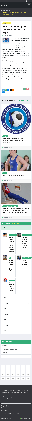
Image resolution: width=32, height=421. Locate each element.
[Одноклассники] (13, 90)
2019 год (5, 331)
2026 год (5, 228)
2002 (28, 378)
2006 (8, 378)
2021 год (5, 320)
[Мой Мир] (3, 92)
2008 (28, 374)
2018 (8, 370)
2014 (28, 370)
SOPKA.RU (4, 5)
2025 (3, 366)
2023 (13, 366)
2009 (23, 374)
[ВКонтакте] (8, 90)
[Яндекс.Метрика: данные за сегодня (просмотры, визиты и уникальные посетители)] (25, 419)
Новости (7, 10)
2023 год (5, 309)
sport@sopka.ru (7, 406)
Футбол (4, 352)
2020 (28, 366)
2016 (18, 370)
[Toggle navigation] (28, 5)
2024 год (5, 303)
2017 (13, 370)
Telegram (5, 410)
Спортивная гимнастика (9, 349)
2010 (18, 374)
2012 (8, 374)
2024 (8, 366)
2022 (18, 366)
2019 (3, 370)
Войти (29, 1)
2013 (3, 374)
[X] (11, 90)
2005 (13, 378)
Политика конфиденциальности (10, 413)
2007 (3, 378)
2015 (23, 370)
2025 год (5, 298)
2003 (23, 378)
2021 (23, 366)
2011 (13, 374)
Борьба (4, 345)
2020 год (5, 325)
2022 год (5, 314)
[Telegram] (3, 90)
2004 (18, 378)
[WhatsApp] (6, 90)
